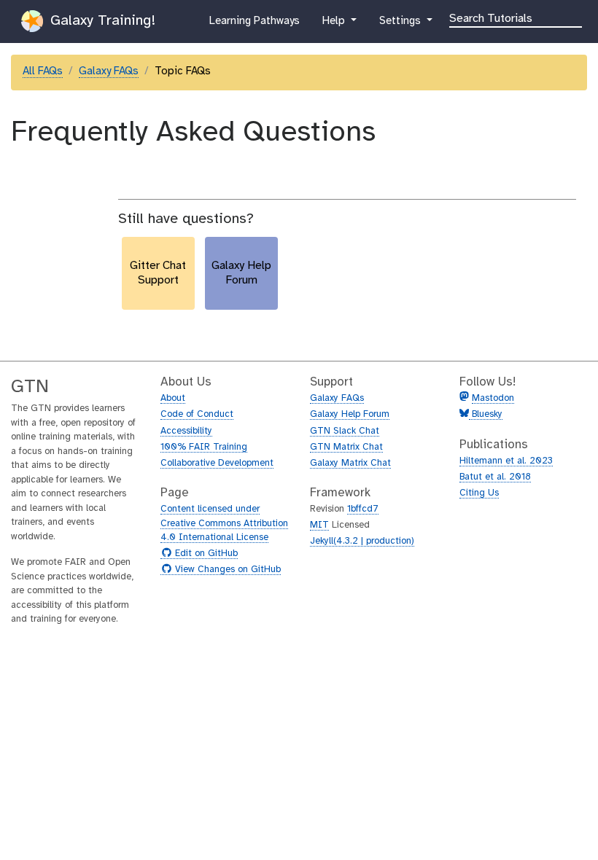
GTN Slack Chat (344, 431)
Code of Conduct (196, 414)
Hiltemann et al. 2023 (506, 461)
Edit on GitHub (204, 554)
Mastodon (493, 398)
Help (335, 25)
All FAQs (43, 71)
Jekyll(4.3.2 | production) (362, 541)
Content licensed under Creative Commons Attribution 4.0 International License (224, 523)
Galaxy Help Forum (349, 414)
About (172, 398)
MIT (319, 525)
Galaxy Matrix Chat (350, 463)
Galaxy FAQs (109, 71)
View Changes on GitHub (226, 570)
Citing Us (479, 493)
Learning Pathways (254, 25)
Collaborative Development (216, 463)
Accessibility (186, 431)
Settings (401, 25)
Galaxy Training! (100, 20)
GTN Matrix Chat (346, 447)
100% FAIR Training (203, 447)
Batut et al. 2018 (495, 477)
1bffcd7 (362, 509)
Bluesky (485, 414)
